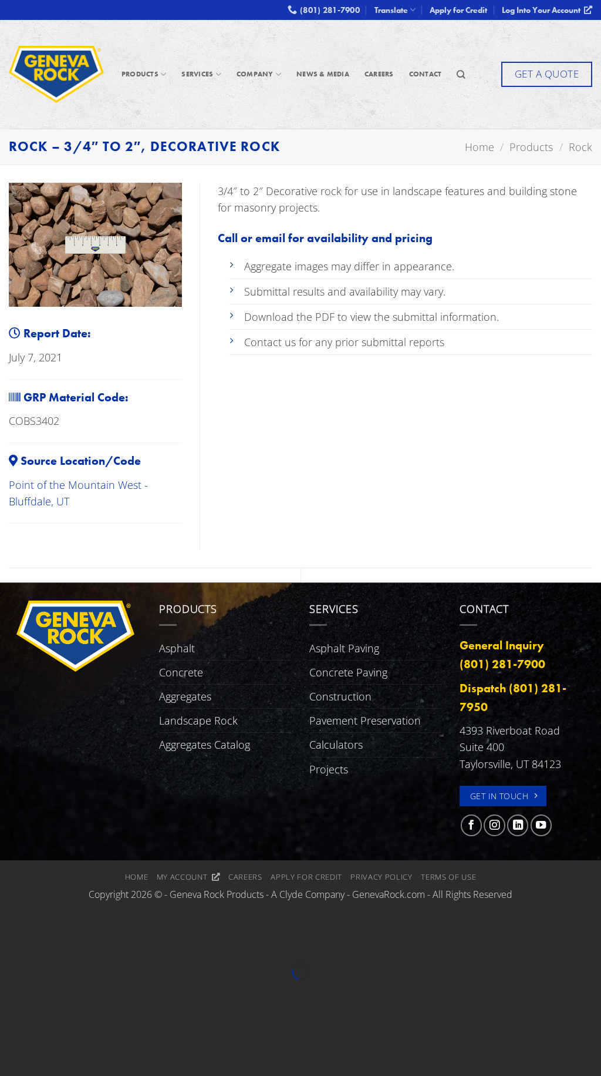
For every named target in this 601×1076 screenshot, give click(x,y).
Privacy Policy (381, 876)
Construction (340, 696)
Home (136, 876)
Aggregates (185, 696)
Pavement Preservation (365, 720)
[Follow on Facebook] (471, 825)
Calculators (336, 745)
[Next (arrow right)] (50, 992)
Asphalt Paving (344, 648)
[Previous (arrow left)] (12, 992)
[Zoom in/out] (12, 940)
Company (255, 74)
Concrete (181, 672)
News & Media (322, 74)
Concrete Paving (348, 672)
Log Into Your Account (543, 10)
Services (197, 74)
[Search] (461, 74)
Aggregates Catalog (204, 745)
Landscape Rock (198, 720)
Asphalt (177, 648)
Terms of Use (448, 876)
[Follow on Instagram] (494, 825)
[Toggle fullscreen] (50, 940)
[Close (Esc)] (127, 940)
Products (139, 74)
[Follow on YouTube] (541, 825)
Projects (328, 769)
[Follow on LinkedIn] (517, 825)
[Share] (89, 940)
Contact (425, 74)
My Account (184, 876)
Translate (391, 10)
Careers (379, 74)
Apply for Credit (458, 10)
